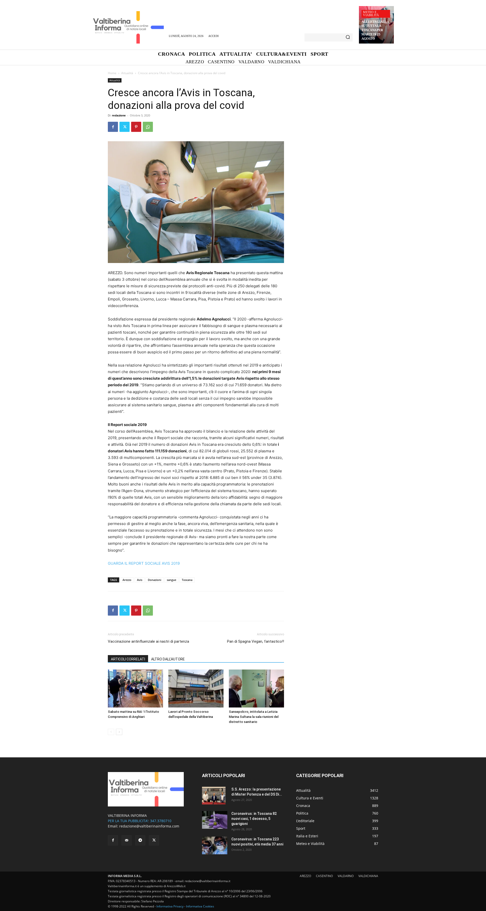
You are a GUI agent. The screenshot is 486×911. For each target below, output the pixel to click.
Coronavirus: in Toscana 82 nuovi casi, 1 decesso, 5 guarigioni (254, 819)
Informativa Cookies (200, 906)
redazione (119, 115)
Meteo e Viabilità (371, 13)
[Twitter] (124, 127)
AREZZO (305, 876)
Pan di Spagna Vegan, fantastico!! (255, 641)
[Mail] (127, 840)
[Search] (348, 37)
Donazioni (154, 580)
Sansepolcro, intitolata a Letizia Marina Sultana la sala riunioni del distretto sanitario (253, 717)
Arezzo (127, 580)
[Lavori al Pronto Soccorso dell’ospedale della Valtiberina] (196, 688)
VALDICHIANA (368, 876)
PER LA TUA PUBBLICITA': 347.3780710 (139, 820)
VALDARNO (346, 876)
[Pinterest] (136, 127)
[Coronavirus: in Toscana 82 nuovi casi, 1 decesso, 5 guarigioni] (214, 820)
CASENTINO (324, 876)
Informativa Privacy (170, 906)
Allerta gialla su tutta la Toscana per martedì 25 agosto (375, 30)
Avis (139, 580)
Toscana (187, 580)
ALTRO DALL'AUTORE (168, 659)
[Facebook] (113, 127)
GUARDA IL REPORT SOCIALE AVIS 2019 (144, 563)
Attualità (127, 73)
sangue (171, 580)
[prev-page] (111, 732)
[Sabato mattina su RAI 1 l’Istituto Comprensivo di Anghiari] (135, 688)
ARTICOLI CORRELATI (128, 659)
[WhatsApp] (148, 127)
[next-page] (119, 732)
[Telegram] (140, 840)
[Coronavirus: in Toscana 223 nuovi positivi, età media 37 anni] (214, 845)
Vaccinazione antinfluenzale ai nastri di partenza (148, 641)
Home (112, 73)
